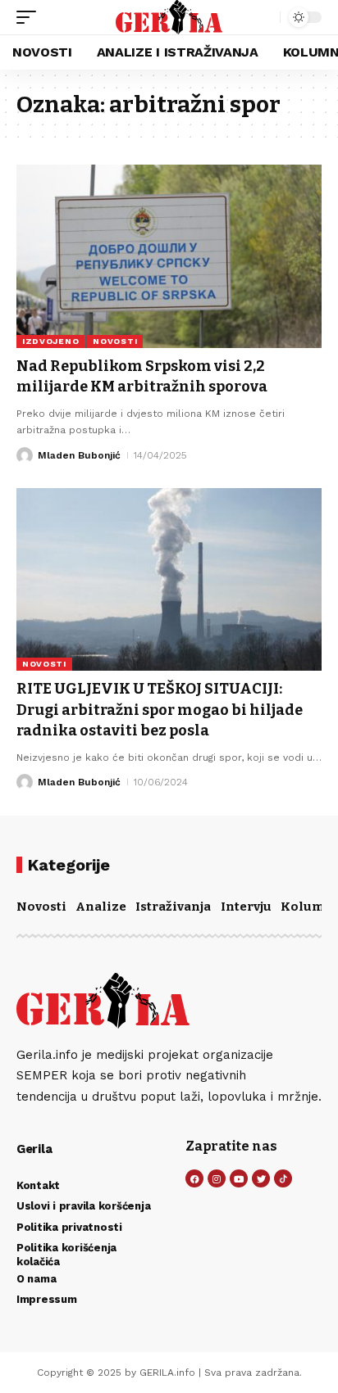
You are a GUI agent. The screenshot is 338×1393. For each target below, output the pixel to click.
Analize (100, 906)
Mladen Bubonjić (79, 455)
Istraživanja (173, 906)
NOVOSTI (115, 341)
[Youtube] (239, 1178)
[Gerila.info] (169, 17)
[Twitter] (261, 1178)
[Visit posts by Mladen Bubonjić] (24, 455)
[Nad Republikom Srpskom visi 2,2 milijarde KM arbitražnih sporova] (169, 256)
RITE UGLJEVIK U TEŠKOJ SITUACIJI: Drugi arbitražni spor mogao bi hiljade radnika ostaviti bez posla (159, 709)
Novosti (41, 906)
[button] (30, 17)
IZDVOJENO (50, 341)
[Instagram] (217, 1178)
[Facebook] (194, 1178)
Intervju (246, 906)
